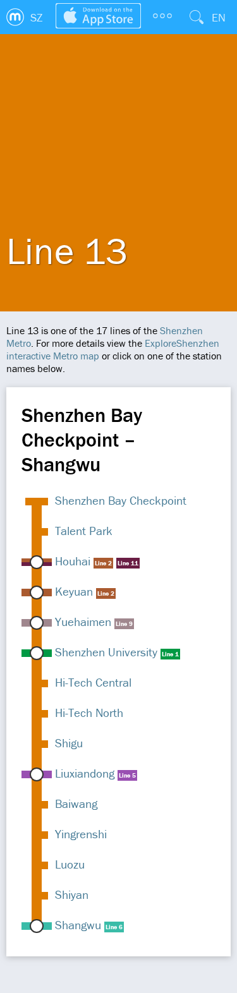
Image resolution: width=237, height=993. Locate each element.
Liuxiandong (84, 773)
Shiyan (71, 894)
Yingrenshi (81, 833)
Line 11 (128, 563)
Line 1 (170, 654)
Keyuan (74, 591)
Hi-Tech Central (93, 682)
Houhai (72, 561)
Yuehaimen (83, 621)
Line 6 (114, 927)
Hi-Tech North (89, 712)
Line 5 (127, 775)
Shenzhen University (106, 651)
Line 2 (103, 563)
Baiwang (76, 803)
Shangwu (78, 924)
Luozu (70, 864)
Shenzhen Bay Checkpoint (120, 500)
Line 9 (124, 624)
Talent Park (83, 530)
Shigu (69, 742)
